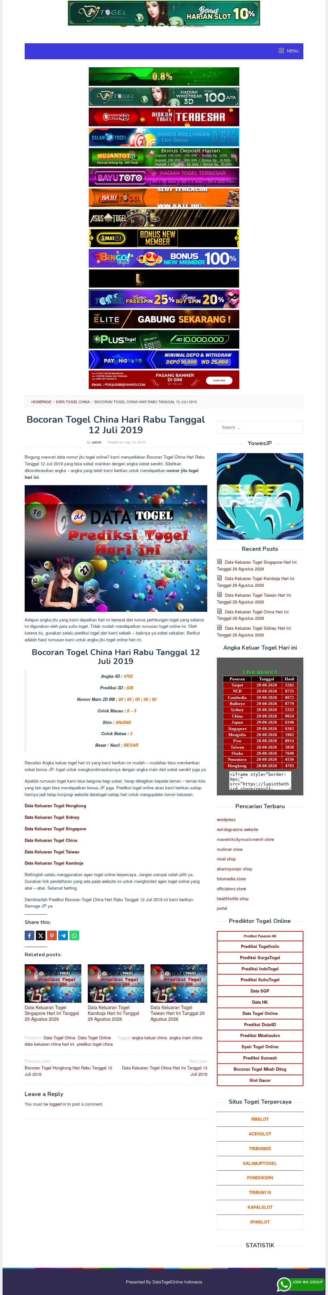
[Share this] (29, 935)
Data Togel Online (94, 1037)
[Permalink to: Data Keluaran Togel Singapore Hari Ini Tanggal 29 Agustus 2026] (53, 983)
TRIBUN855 (260, 1148)
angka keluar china (149, 1037)
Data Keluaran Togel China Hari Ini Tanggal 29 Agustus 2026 (253, 615)
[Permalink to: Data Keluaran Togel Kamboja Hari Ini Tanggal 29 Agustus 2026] (116, 983)
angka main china (185, 1037)
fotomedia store (231, 879)
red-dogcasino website (237, 829)
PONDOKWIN (260, 1178)
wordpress (226, 819)
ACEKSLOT (260, 1134)
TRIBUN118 (260, 1192)
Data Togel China (59, 1037)
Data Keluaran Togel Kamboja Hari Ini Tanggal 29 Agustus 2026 (113, 1013)
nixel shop (226, 859)
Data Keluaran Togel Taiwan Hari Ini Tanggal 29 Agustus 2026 (178, 1013)
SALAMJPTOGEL (260, 1163)
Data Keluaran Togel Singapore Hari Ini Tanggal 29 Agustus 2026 (52, 1013)
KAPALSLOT (260, 1207)
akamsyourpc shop (234, 869)
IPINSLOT (260, 1222)
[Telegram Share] (63, 935)
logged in (57, 1104)
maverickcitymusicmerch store (245, 839)
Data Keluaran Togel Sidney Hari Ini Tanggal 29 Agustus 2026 (254, 631)
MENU (292, 51)
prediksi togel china (95, 1044)
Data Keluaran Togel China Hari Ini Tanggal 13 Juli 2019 (164, 1067)
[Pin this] (52, 935)
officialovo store (231, 888)
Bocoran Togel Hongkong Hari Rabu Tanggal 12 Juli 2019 (68, 1067)
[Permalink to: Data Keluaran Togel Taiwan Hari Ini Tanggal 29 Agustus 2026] (179, 983)
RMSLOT (260, 1119)
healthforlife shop (233, 898)
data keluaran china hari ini (49, 1044)
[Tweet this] (40, 935)
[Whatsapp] (74, 935)
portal (222, 908)
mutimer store (229, 849)
